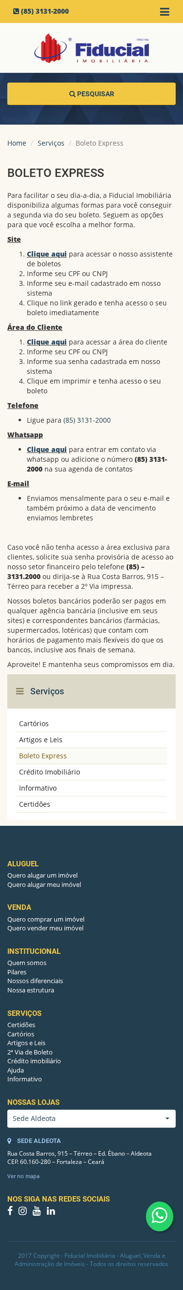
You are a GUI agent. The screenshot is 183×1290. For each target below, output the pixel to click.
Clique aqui (47, 253)
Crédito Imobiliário (49, 771)
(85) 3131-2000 (45, 11)
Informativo (38, 788)
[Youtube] (38, 1211)
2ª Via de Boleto (30, 1052)
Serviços (51, 143)
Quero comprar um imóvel (45, 919)
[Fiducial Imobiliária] (91, 48)
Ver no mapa (23, 1176)
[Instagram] (24, 1211)
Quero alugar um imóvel (42, 875)
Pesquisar (95, 94)
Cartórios (34, 723)
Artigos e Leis (40, 739)
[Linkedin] (51, 1211)
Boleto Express (43, 755)
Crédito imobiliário (34, 1060)
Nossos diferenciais (35, 980)
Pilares (16, 972)
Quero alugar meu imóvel (44, 884)
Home (16, 143)
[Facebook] (11, 1211)
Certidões (34, 804)
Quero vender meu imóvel (45, 928)
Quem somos (26, 962)
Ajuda (15, 1070)
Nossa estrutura (30, 990)
